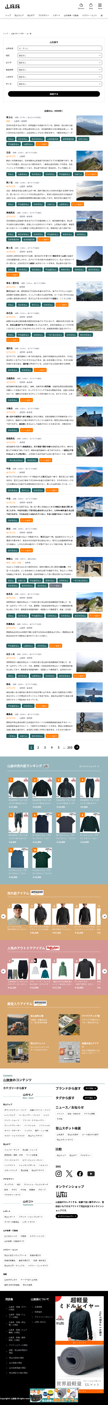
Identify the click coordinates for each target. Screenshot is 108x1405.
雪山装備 (24, 1170)
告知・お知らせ (74, 1113)
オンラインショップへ (65, 1216)
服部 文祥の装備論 (11, 1284)
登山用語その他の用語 (18, 1373)
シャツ (46, 1115)
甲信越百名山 (13, 144)
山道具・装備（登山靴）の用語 (17, 1323)
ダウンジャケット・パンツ (15, 1110)
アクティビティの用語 (18, 1345)
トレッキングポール (27, 1165)
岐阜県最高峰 (29, 239)
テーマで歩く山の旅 (29, 1279)
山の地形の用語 (15, 1363)
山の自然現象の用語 (17, 1368)
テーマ (8, 84)
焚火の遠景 (27, 1284)
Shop (91, 8)
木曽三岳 (21, 580)
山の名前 (9, 48)
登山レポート (9, 1216)
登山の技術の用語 (16, 1358)
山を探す (60, 1134)
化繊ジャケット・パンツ (40, 1110)
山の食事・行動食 (71, 15)
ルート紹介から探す (90, 1134)
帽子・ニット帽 (41, 1130)
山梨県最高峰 (52, 139)
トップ (8, 15)
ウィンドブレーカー (12, 1125)
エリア (8, 62)
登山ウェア (19, 15)
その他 (23, 1189)
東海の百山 (67, 234)
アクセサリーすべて (12, 1194)
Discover (81, 8)
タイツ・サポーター (12, 1130)
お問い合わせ (40, 1322)
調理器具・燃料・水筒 (13, 1155)
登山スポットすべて (65, 1139)
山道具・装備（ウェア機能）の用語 (18, 1331)
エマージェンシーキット (32, 1160)
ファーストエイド (11, 1160)
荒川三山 (35, 304)
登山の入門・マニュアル (14, 1265)
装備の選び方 (35, 1255)
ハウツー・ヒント (89, 15)
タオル (14, 1189)
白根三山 (78, 174)
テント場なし (55, 585)
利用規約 (38, 1312)
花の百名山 (36, 174)
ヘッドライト (9, 1165)
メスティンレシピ (37, 1236)
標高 (8, 55)
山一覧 (29, 33)
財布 (6, 1189)
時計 (19, 1184)
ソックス (28, 1130)
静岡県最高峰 (68, 139)
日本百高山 (22, 139)
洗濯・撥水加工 (39, 1260)
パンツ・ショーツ (11, 1120)
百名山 (11, 139)
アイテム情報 (89, 1113)
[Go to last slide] (3, 916)
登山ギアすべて (37, 1170)
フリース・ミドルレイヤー (34, 1120)
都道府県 (9, 69)
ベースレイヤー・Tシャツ (29, 1115)
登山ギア (31, 15)
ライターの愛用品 (11, 1222)
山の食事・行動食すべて (14, 1241)
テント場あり (42, 144)
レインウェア (9, 1115)
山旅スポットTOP (17, 33)
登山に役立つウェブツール (15, 1255)
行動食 (23, 1236)
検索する (54, 93)
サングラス (9, 1184)
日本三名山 (83, 139)
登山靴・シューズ (30, 1149)
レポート (56, 15)
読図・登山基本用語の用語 (18, 1351)
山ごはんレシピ (10, 1236)
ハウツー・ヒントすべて (38, 1265)
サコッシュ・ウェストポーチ (36, 1184)
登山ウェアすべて (35, 1135)
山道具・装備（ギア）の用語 (18, 1308)
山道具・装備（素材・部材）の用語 (18, 1339)
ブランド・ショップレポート (31, 1216)
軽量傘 (32, 1189)
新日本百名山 (37, 139)
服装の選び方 (24, 1260)
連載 (102, 15)
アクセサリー (43, 15)
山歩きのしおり (10, 1279)
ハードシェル (29, 1125)
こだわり (9, 76)
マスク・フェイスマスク (14, 1135)
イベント (60, 1113)
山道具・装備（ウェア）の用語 (17, 1316)
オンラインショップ (87, 766)
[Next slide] (104, 916)
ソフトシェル (44, 1125)
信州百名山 (81, 234)
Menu (100, 8)
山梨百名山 (28, 144)
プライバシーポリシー (44, 1317)
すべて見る (89, 1088)
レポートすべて (28, 1222)
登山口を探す (73, 1134)
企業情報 (38, 1307)
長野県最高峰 (13, 239)
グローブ (42, 1189)
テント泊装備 (31, 1155)
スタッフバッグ (10, 1170)
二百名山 (11, 736)
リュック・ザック (11, 1149)
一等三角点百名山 (54, 334)
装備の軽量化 (9, 1260)
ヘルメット (43, 1165)
